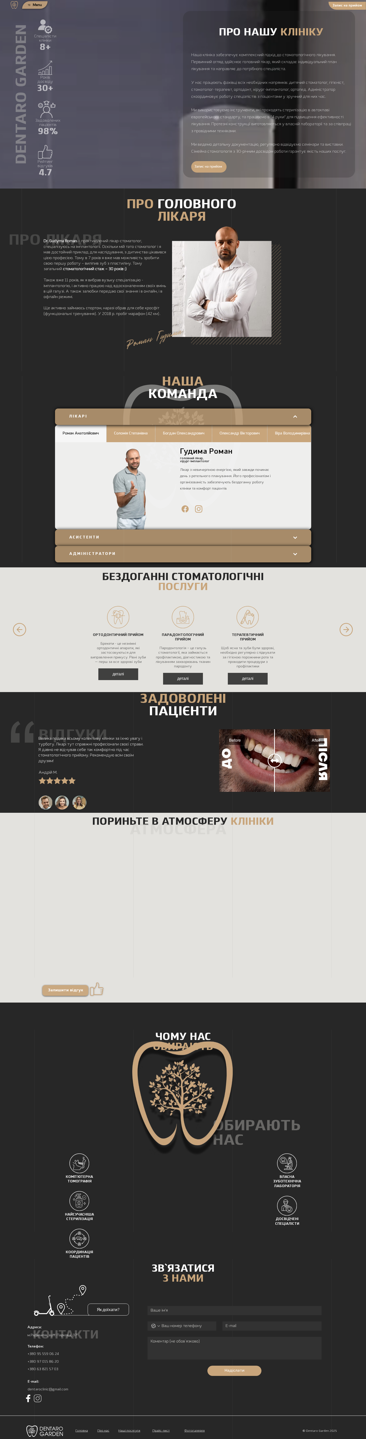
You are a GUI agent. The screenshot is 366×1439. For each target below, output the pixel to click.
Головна (81, 1430)
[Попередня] (19, 629)
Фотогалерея (194, 1430)
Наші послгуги (129, 1430)
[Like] (185, 508)
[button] (347, 5)
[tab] (80, 433)
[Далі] (346, 629)
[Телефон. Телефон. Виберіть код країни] (156, 1326)
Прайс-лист (161, 1430)
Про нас (103, 1430)
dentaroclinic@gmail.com (48, 1389)
